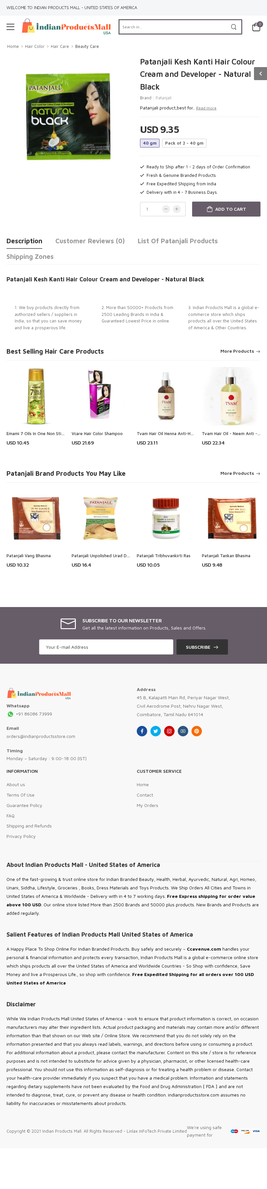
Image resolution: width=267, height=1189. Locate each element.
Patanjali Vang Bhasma (29, 555)
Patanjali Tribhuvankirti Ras (163, 555)
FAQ (11, 815)
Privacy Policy (21, 836)
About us (16, 784)
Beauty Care (87, 46)
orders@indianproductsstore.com (41, 736)
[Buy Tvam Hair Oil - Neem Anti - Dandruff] (231, 396)
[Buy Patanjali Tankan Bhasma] (231, 518)
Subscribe (198, 647)
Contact (145, 795)
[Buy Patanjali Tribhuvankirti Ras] (166, 518)
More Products (237, 351)
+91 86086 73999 (33, 713)
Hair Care (60, 46)
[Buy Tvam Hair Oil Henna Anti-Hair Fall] (166, 396)
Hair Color (35, 46)
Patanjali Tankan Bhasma (226, 555)
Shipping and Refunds (29, 825)
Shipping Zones (30, 256)
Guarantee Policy (24, 805)
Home (13, 46)
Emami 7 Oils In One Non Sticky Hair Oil (45, 433)
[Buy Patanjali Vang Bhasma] (36, 518)
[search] (234, 27)
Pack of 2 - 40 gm (184, 143)
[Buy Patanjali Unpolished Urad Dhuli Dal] (101, 518)
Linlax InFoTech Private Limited (157, 1131)
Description (24, 241)
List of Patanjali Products (178, 241)
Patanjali (164, 97)
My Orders (147, 805)
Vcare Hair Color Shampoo (97, 433)
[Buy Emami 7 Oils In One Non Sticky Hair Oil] (36, 396)
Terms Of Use (21, 795)
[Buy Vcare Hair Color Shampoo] (101, 396)
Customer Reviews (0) (90, 241)
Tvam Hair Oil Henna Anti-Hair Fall (170, 433)
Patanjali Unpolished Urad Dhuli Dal (106, 555)
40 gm (150, 143)
